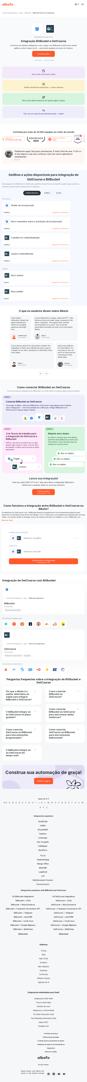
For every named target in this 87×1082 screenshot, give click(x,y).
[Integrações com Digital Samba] (38, 669)
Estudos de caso (43, 1006)
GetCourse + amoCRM (63, 917)
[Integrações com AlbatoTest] (14, 624)
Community (43, 974)
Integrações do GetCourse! (60, 245)
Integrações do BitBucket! (60, 212)
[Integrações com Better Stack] (30, 624)
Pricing (43, 951)
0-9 (5, 802)
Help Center (43, 958)
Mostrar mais (7, 520)
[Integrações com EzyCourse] (55, 669)
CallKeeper (42, 846)
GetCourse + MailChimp (63, 929)
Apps (21, 13)
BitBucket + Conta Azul (23, 921)
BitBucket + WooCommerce (23, 905)
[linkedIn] (54, 1074)
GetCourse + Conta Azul (63, 921)
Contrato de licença (51, 1033)
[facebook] (48, 1074)
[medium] (64, 1074)
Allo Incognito (43, 842)
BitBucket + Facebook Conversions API (23, 909)
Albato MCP (43, 1022)
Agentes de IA (43, 982)
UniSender (42, 838)
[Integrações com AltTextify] (22, 624)
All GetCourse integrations (63, 896)
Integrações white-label (43, 998)
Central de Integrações (10, 13)
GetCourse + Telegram (63, 913)
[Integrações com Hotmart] (6, 669)
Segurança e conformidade (43, 1010)
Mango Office (43, 864)
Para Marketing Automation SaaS (43, 1018)
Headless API (43, 1026)
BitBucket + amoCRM (23, 917)
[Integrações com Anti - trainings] (14, 669)
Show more (23, 934)
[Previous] (41, 373)
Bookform (43, 850)
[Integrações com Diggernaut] (55, 624)
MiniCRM (43, 868)
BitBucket (28, 13)
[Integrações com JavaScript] (63, 624)
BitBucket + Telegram (23, 913)
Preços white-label (43, 1002)
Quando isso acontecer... (19, 532)
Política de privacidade (51, 1037)
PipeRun (42, 834)
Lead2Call (43, 872)
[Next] (46, 373)
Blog (43, 954)
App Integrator (43, 966)
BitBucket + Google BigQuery (23, 925)
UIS (43, 876)
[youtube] (59, 1074)
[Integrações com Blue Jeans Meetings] (30, 669)
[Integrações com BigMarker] (22, 669)
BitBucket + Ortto (23, 900)
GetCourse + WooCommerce (63, 905)
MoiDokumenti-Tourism (43, 880)
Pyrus (42, 855)
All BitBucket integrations (23, 896)
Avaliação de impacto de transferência (50, 1044)
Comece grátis (43, 54)
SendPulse (42, 821)
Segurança (51, 1048)
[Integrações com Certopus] (38, 624)
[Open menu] (82, 4)
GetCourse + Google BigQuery (64, 925)
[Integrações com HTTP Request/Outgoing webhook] (6, 624)
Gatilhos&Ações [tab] (32, 193)
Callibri (43, 825)
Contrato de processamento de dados (50, 1041)
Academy (43, 962)
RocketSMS (43, 830)
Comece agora (43, 781)
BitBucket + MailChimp (23, 929)
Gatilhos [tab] (47, 193)
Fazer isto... (13, 546)
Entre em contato (51, 1052)
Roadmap (43, 970)
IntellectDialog (43, 860)
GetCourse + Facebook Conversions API (63, 909)
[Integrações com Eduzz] (47, 669)
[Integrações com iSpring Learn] (63, 669)
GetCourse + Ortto (64, 900)
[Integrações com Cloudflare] (47, 624)
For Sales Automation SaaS (43, 1014)
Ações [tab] (58, 193)
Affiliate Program (43, 978)
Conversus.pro (42, 884)
